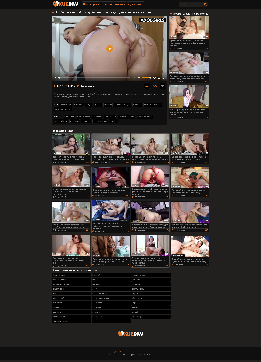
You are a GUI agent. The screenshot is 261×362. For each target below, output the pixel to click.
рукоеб (135, 312)
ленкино (108, 105)
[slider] (94, 77)
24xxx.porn (127, 355)
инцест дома (58, 289)
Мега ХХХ (96, 275)
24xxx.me (107, 4)
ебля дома (137, 298)
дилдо (89, 105)
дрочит (98, 105)
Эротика (114, 121)
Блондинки (69, 117)
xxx (93, 321)
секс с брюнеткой (63, 109)
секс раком (97, 303)
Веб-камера (110, 117)
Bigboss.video (135, 4)
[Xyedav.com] (65, 6)
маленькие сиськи (61, 284)
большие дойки (59, 280)
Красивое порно (144, 117)
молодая (137, 105)
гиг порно (78, 105)
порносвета (58, 312)
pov (54, 293)
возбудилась (65, 105)
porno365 (136, 280)
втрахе (56, 307)
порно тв (96, 312)
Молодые (74, 121)
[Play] (55, 77)
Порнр (135, 293)
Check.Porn (148, 355)
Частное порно (100, 121)
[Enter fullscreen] (164, 77)
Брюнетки (97, 117)
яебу (94, 289)
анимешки (57, 303)
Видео (121, 4)
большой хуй (58, 298)
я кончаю (96, 307)
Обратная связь (114, 355)
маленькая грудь (122, 105)
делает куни (137, 317)
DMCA (140, 355)
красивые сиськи (60, 321)
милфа (95, 280)
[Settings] (154, 77)
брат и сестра (59, 317)
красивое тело (138, 275)
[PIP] (159, 77)
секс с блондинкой (152, 105)
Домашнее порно (126, 117)
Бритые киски (83, 117)
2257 (134, 355)
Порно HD (86, 121)
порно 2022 (137, 303)
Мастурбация (61, 121)
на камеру (97, 317)
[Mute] (139, 77)
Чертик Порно (59, 275)
